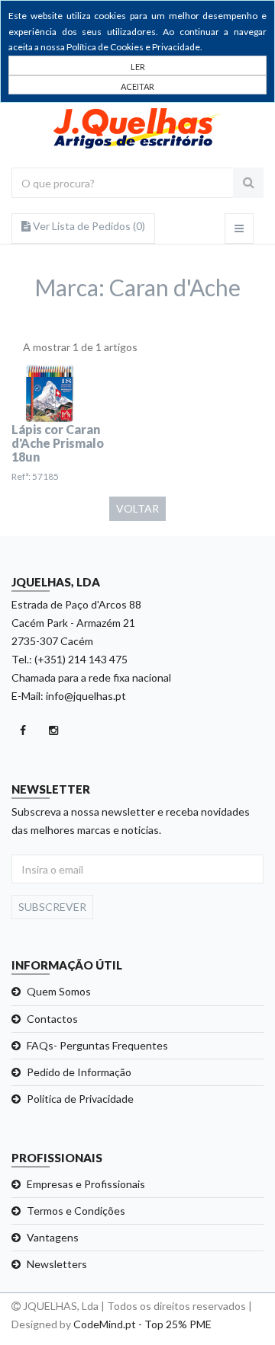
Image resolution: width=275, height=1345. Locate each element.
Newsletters (57, 1263)
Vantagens (53, 1237)
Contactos (52, 1018)
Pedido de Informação (79, 1071)
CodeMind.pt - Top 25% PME (142, 1324)
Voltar (137, 508)
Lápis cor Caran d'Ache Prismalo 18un (57, 443)
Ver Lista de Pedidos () (88, 225)
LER (138, 67)
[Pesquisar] (248, 183)
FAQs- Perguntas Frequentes (97, 1045)
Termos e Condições (76, 1210)
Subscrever (52, 906)
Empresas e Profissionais (86, 1183)
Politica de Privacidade (80, 1098)
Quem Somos (59, 991)
